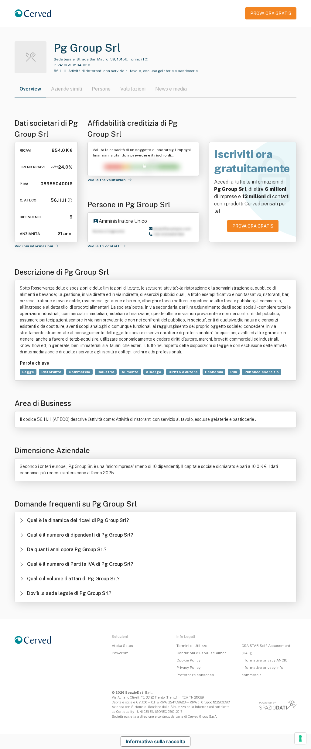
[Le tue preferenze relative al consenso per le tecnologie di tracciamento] (300, 738)
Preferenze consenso (195, 675)
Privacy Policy (188, 667)
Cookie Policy (188, 660)
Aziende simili (66, 89)
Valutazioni (132, 89)
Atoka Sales (122, 646)
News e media (171, 89)
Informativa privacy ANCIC (264, 660)
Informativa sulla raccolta (155, 741)
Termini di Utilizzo (191, 646)
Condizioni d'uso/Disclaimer (201, 653)
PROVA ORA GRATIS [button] (270, 13)
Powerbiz (120, 653)
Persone (101, 89)
